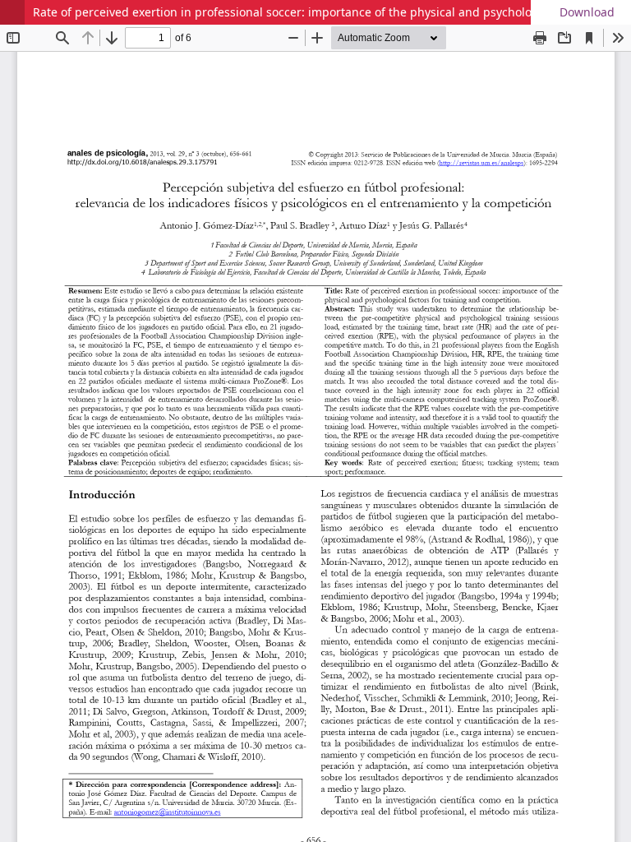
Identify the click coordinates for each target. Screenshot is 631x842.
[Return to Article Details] (12, 12)
